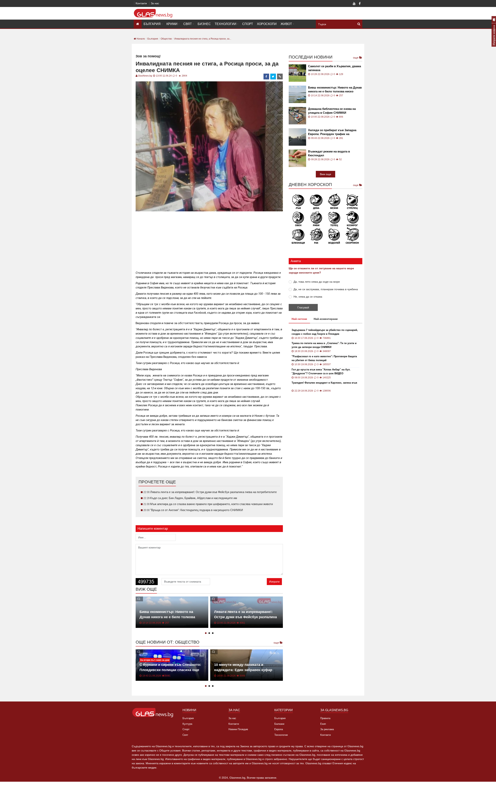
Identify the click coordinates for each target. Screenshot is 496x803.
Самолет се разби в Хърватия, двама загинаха (334, 68)
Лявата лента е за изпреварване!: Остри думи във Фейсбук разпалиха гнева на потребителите (245, 617)
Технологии (225, 24)
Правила (325, 718)
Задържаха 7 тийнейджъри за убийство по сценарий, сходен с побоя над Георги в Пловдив (325, 332)
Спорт (247, 24)
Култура (187, 723)
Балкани (279, 723)
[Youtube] (354, 4)
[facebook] (266, 76)
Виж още (325, 174)
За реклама (327, 729)
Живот (286, 24)
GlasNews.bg (145, 75)
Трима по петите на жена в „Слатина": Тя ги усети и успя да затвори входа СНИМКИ (324, 345)
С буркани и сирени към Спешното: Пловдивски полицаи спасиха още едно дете (170, 670)
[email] (280, 76)
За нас (155, 3)
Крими (171, 24)
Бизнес (204, 24)
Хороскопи (267, 24)
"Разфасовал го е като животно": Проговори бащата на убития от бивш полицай (324, 358)
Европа (278, 729)
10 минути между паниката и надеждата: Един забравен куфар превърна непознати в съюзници (243, 670)
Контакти (141, 3)
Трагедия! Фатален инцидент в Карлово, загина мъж (324, 382)
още (277, 642)
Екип (323, 723)
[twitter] (273, 76)
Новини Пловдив (238, 729)
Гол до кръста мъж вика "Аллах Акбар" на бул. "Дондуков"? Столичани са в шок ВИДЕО (321, 371)
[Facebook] (359, 4)
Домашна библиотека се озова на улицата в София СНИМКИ (332, 110)
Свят (187, 24)
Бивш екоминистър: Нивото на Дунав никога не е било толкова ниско (167, 617)
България (152, 24)
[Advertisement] (209, 239)
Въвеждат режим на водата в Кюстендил (329, 153)
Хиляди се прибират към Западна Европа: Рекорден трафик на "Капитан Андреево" (332, 132)
